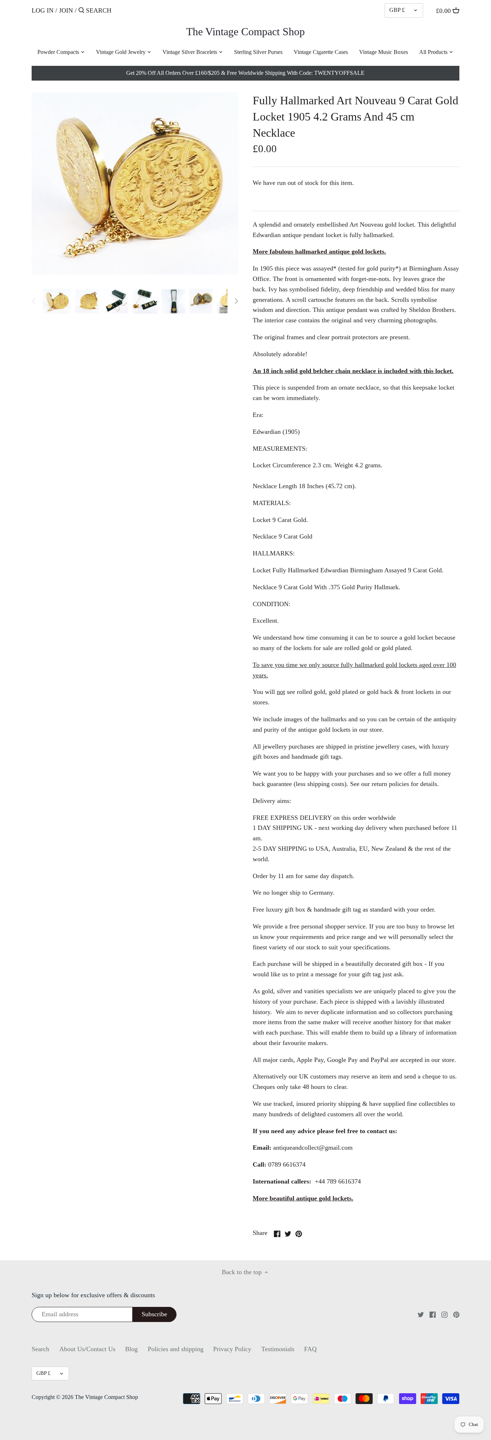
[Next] (236, 301)
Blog (131, 1349)
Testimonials (277, 1349)
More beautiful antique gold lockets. (303, 1198)
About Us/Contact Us (87, 1349)
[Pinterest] (456, 1314)
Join (66, 10)
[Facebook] (433, 1314)
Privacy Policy (232, 1349)
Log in (43, 10)
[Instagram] (444, 1314)
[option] (56, 301)
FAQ (310, 1349)
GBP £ (397, 10)
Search (40, 1349)
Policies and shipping (175, 1349)
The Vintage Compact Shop (245, 31)
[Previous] (34, 301)
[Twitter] (421, 1314)
